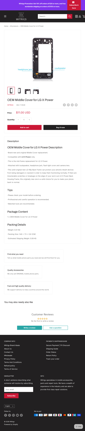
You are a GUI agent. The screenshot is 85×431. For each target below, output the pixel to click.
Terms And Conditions (13, 362)
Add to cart (24, 127)
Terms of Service (10, 369)
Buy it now (60, 127)
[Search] (69, 16)
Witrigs (10, 105)
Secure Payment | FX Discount (58, 345)
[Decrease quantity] (18, 120)
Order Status (51, 352)
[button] (76, 16)
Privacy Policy (9, 359)
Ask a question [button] (55, 328)
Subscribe (11, 396)
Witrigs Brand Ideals (12, 345)
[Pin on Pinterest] (68, 104)
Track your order (52, 359)
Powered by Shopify (11, 424)
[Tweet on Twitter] (72, 104)
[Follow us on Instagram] (13, 415)
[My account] (80, 16)
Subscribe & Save (73, 6)
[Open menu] (5, 16)
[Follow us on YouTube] (17, 415)
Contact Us (8, 352)
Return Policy (51, 355)
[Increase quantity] (29, 120)
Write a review (29, 328)
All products (14, 26)
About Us (8, 349)
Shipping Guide (52, 349)
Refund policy (9, 366)
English (7, 406)
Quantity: (11, 120)
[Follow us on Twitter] (9, 415)
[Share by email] (76, 104)
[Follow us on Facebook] (5, 415)
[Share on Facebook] (64, 104)
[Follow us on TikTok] (21, 415)
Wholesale (8, 355)
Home (6, 26)
